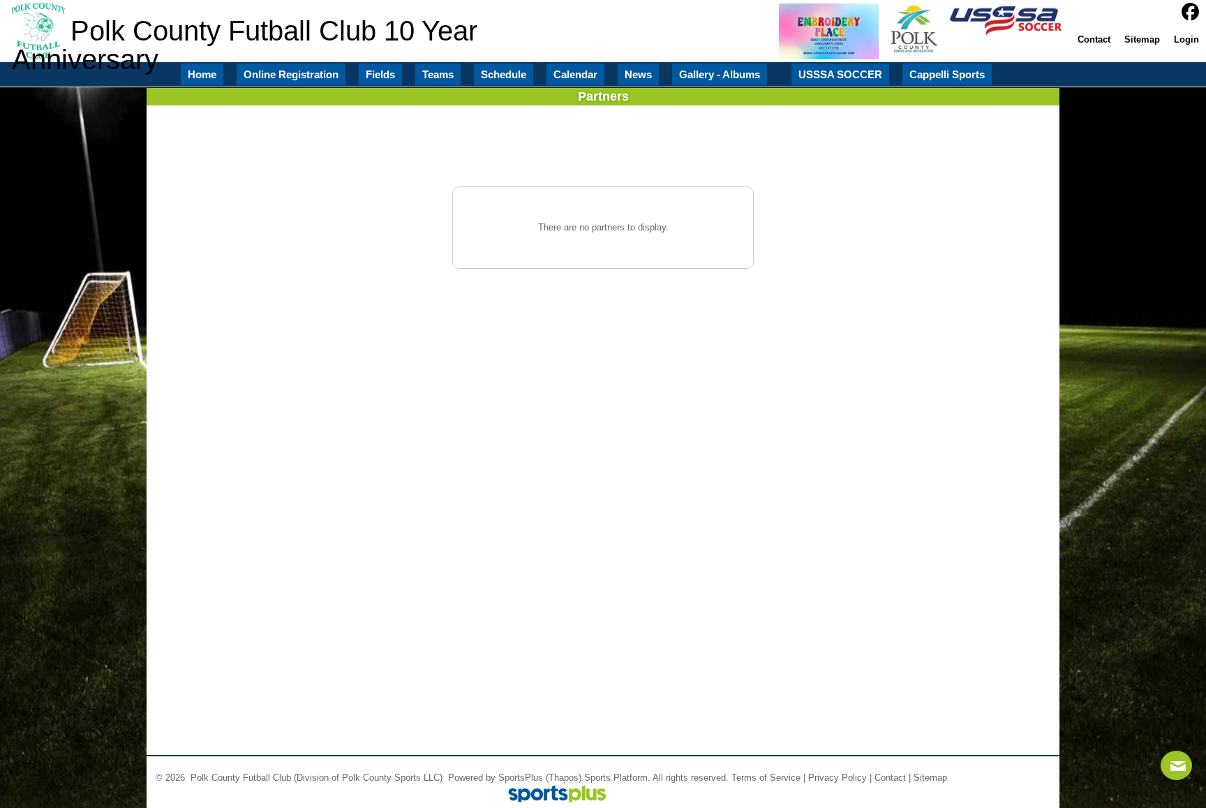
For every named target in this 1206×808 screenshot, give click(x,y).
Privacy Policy (837, 777)
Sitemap (930, 777)
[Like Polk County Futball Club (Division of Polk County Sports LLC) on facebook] (1190, 12)
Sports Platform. (617, 777)
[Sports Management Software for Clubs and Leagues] (552, 795)
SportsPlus (520, 777)
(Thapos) (563, 777)
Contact (890, 777)
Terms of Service (766, 777)
